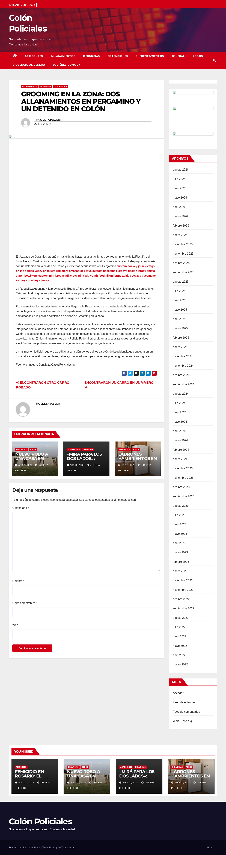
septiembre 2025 (183, 272)
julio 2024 (179, 403)
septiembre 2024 (183, 384)
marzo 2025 (180, 328)
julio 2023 (179, 515)
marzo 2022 (180, 664)
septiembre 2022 (183, 608)
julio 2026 (179, 178)
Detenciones (118, 56)
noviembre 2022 (183, 589)
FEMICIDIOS (21, 767)
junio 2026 (179, 188)
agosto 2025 (181, 281)
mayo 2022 (180, 645)
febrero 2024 (181, 449)
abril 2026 (179, 206)
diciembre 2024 (183, 356)
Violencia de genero (29, 64)
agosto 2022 (181, 617)
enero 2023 (180, 571)
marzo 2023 (180, 552)
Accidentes (34, 56)
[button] (214, 60)
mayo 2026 (180, 197)
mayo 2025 (180, 309)
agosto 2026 (181, 169)
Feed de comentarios (186, 711)
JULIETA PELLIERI (50, 119)
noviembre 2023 (183, 477)
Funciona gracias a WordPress (25, 847)
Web (15, 624)
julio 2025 (179, 290)
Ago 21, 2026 (26, 782)
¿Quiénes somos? (66, 64)
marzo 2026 (180, 216)
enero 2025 (180, 346)
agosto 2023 (181, 505)
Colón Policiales (40, 821)
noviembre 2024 (183, 365)
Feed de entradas (184, 702)
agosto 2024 (181, 393)
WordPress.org (182, 721)
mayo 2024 (180, 421)
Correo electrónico (24, 602)
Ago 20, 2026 (130, 782)
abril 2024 (179, 431)
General (178, 56)
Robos (197, 56)
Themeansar (67, 847)
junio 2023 (179, 524)
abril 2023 (179, 543)
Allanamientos (63, 56)
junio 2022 (179, 636)
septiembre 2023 (183, 496)
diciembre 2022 (183, 580)
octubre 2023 (181, 487)
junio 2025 (179, 300)
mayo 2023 (180, 533)
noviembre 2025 (183, 253)
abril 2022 (179, 655)
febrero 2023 (181, 561)
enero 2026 (180, 234)
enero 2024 (180, 459)
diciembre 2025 (183, 244)
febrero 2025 (181, 337)
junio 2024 (179, 412)
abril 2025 (179, 318)
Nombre (18, 580)
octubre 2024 (181, 375)
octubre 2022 (181, 599)
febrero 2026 (181, 225)
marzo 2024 (180, 440)
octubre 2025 (181, 262)
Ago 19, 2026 (182, 782)
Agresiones (74, 449)
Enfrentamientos (150, 56)
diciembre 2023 (183, 468)
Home (210, 847)
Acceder (178, 693)
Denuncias (91, 56)
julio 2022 (179, 627)
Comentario (20, 507)
